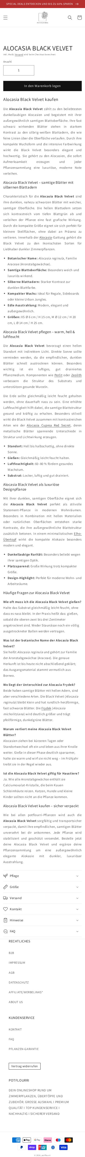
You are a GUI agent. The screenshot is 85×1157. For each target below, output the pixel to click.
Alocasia (45, 237)
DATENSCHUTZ (19, 982)
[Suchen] (70, 17)
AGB (12, 973)
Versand (19, 54)
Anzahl (7, 61)
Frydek (46, 708)
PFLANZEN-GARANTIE (24, 1049)
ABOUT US (16, 1002)
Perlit (58, 375)
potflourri (46, 1155)
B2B (11, 953)
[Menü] (5, 17)
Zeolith (76, 375)
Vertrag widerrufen (24, 1066)
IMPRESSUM (17, 963)
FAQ (11, 1039)
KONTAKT (15, 1029)
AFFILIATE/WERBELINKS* (26, 992)
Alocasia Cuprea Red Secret (48, 425)
